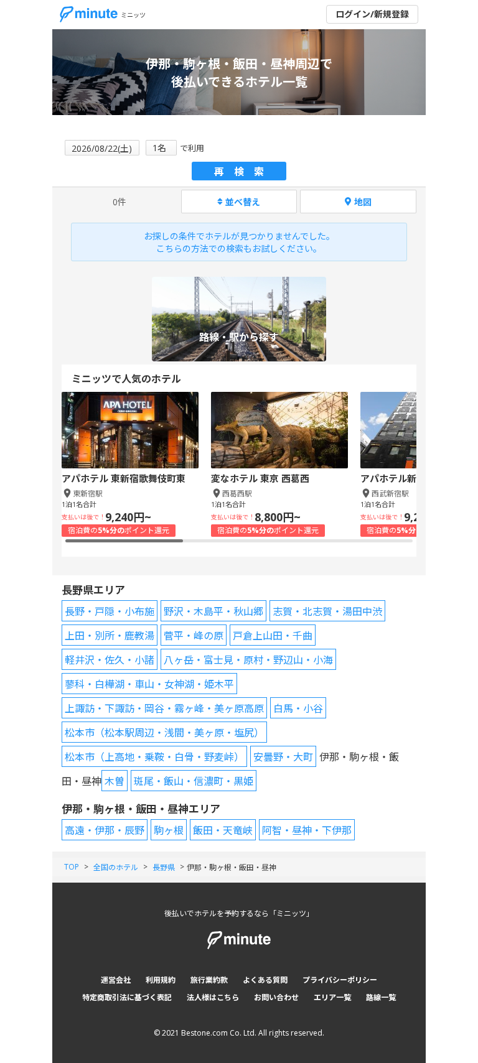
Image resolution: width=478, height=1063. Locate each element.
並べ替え (242, 202)
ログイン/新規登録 (372, 14)
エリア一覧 (332, 997)
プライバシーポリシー (339, 980)
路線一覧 (381, 997)
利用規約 (161, 980)
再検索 (244, 172)
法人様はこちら (213, 997)
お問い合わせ (276, 997)
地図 (363, 202)
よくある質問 (265, 980)
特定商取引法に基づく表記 (127, 997)
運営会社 (116, 980)
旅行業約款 (209, 980)
